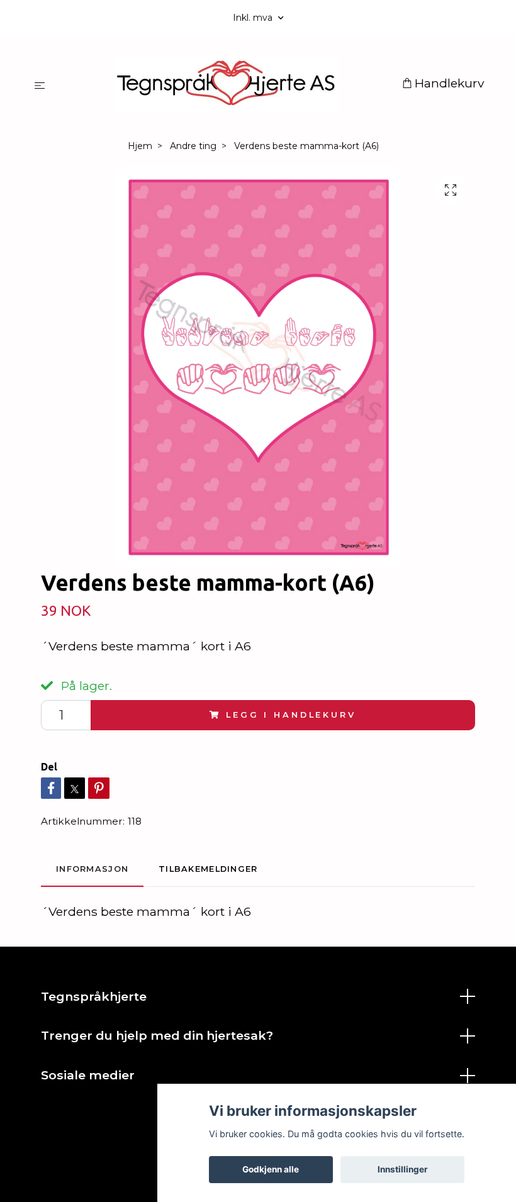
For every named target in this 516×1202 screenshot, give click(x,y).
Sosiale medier (88, 1074)
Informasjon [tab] (92, 869)
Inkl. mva (254, 17)
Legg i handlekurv (291, 715)
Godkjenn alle (270, 1169)
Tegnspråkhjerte (94, 996)
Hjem (140, 146)
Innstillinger (403, 1169)
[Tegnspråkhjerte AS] (226, 83)
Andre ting (193, 146)
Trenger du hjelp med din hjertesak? (157, 1035)
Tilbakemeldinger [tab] (208, 869)
